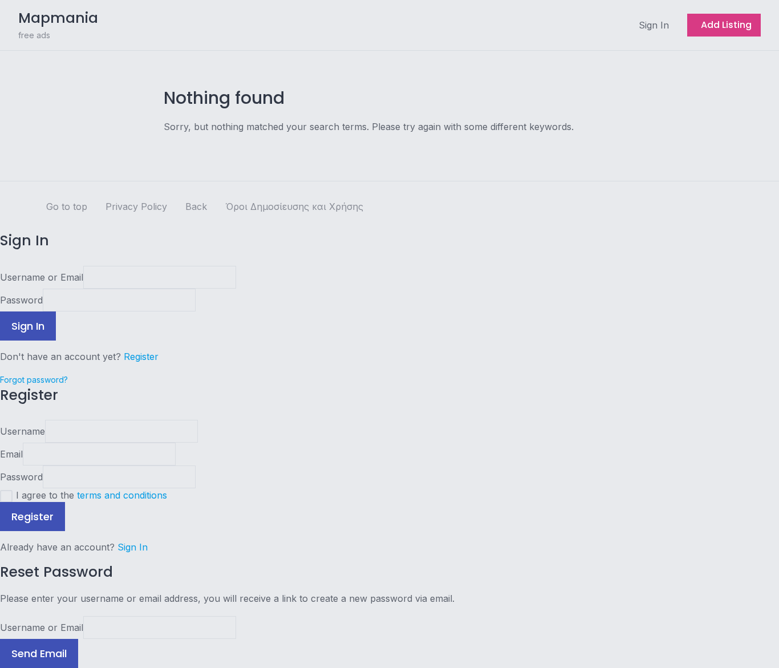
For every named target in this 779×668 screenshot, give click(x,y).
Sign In (132, 547)
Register (141, 356)
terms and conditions (122, 495)
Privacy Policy (136, 206)
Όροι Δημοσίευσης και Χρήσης (294, 206)
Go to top (66, 206)
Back (196, 206)
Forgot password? (34, 379)
